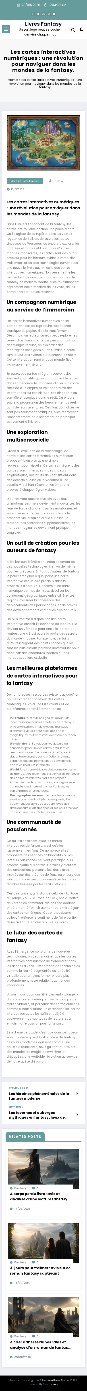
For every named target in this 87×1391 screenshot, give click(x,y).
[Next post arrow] (77, 1114)
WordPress (54, 1380)
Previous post (18, 1087)
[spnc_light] (81, 30)
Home (13, 79)
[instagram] (49, 14)
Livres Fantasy (43, 23)
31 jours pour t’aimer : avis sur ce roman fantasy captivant (40, 1270)
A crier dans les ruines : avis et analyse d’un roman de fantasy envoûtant (40, 1345)
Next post (16, 1106)
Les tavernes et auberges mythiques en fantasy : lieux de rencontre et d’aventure (37, 1115)
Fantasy (58, 181)
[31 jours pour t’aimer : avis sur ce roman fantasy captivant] (43, 1243)
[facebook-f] (33, 14)
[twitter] (38, 14)
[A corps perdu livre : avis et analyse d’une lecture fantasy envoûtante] (43, 1169)
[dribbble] (43, 14)
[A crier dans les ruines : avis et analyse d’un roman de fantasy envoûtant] (43, 1317)
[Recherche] (73, 30)
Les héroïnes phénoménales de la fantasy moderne (39, 1096)
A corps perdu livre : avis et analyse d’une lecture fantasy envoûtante (38, 1196)
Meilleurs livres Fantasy (25, 181)
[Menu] (6, 29)
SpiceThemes (50, 1384)
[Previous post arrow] (77, 1093)
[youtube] (54, 14)
